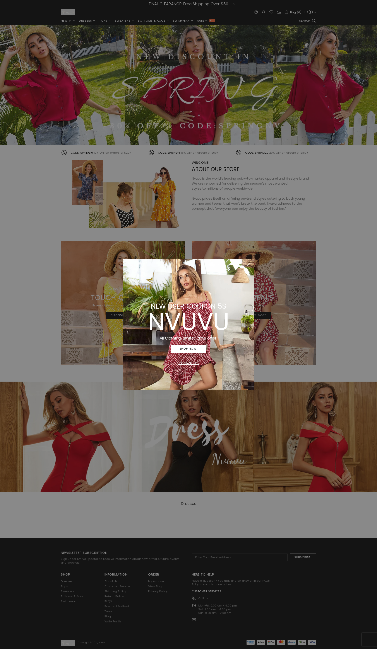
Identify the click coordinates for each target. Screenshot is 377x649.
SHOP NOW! (189, 349)
